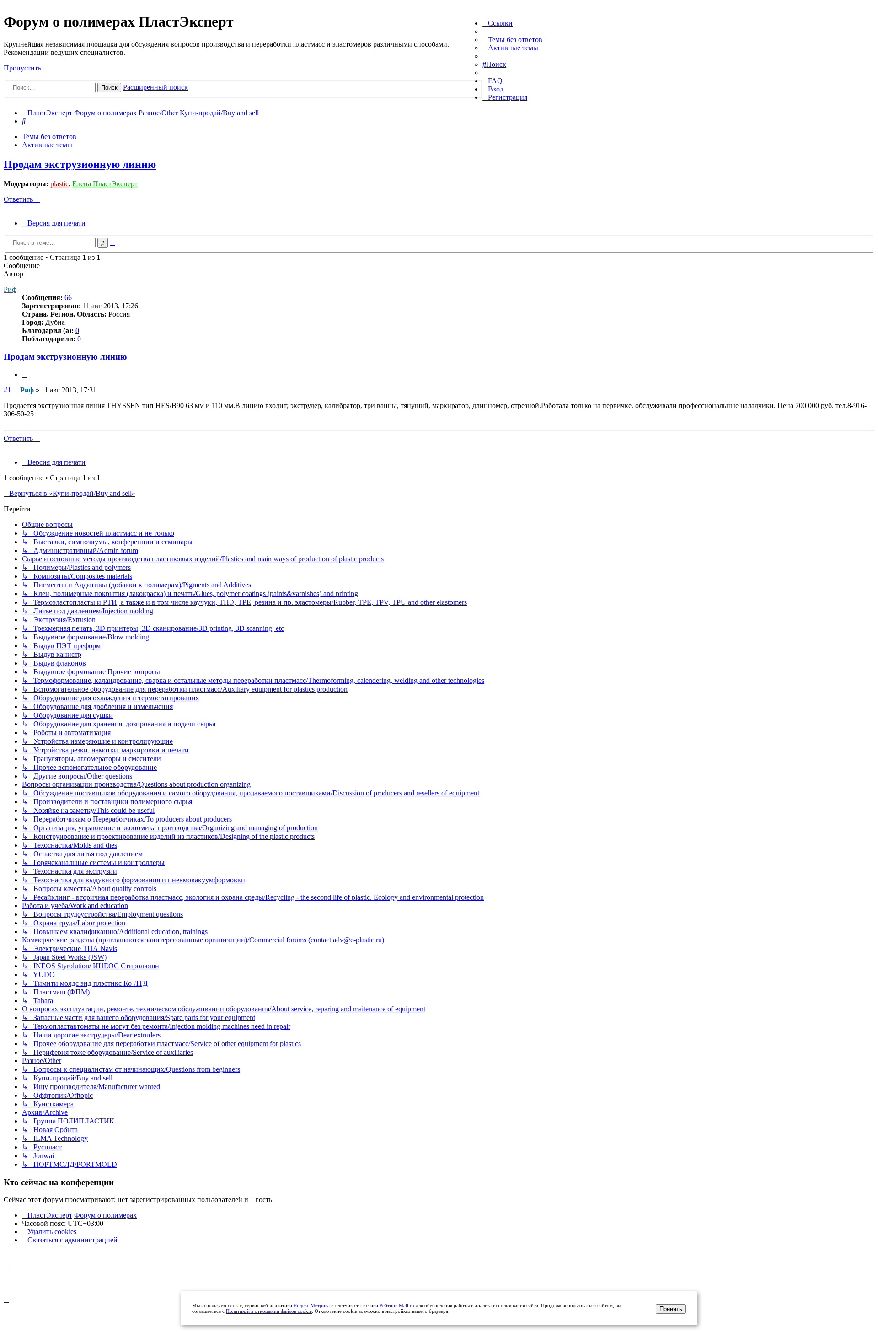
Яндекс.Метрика (312, 1305)
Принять (670, 1308)
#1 (7, 390)
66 (68, 297)
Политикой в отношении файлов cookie (269, 1311)
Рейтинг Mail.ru (397, 1305)
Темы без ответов (49, 136)
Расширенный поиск (155, 87)
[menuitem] (512, 39)
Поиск (109, 87)
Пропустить (22, 68)
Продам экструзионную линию (80, 164)
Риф (10, 289)
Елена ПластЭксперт (105, 184)
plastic (59, 184)
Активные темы (47, 145)
